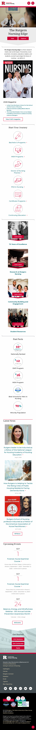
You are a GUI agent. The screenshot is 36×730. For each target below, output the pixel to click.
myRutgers (6, 669)
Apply (18, 648)
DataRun (5, 676)
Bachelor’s (17, 142)
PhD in (17, 187)
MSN (17, 157)
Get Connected (18, 643)
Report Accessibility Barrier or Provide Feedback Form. (17, 722)
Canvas (5, 671)
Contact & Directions (9, 664)
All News (17, 534)
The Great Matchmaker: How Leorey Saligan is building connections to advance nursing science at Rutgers (19, 113)
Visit (12, 38)
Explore (23, 38)
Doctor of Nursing (18, 172)
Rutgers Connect (8, 674)
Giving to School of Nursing (11, 666)
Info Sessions (18, 639)
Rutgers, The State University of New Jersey (19, 710)
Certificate (17, 201)
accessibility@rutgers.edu (10, 721)
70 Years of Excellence (18, 244)
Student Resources (18, 332)
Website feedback (8, 713)
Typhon (5, 681)
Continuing (17, 215)
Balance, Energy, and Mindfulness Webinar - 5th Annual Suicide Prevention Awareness (18, 611)
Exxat (4, 679)
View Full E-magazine (13, 119)
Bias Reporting (7, 684)
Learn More (18, 237)
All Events (17, 622)
